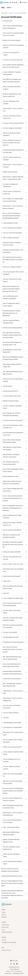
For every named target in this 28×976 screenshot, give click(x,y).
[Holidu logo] (4, 2)
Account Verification (20, 13)
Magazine (4, 917)
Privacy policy (18, 971)
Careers (4, 912)
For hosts (4, 940)
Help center (4, 13)
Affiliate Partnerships (7, 932)
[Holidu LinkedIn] (14, 963)
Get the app (14, 2)
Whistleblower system (18, 973)
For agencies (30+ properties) (9, 942)
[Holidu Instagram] (11, 963)
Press (3, 929)
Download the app (6, 950)
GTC (12, 971)
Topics (11, 13)
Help (2, 7)
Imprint (8, 971)
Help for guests (5, 924)
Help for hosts (5, 927)
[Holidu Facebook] (17, 963)
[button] (9, 7)
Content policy (7, 973)
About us (4, 914)
